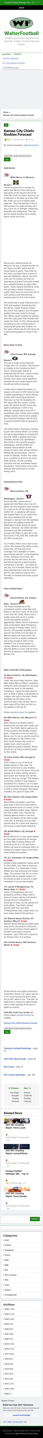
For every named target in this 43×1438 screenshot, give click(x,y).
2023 (7, 1324)
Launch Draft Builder (21, 1415)
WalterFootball (21, 33)
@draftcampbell (31, 145)
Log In (21, 7)
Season (8, 1290)
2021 (7, 1334)
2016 (7, 1359)
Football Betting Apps (11, 68)
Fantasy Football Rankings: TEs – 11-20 (19, 3)
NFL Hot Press (11, 1275)
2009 (7, 1394)
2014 (7, 1369)
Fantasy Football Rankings (17, 1048)
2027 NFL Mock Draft (11, 58)
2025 (7, 1314)
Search (34, 1219)
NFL (6, 125)
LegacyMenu (6, 54)
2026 (7, 1309)
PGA (6, 1280)
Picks (7, 1285)
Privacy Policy (32, 1433)
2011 (7, 1384)
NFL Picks (9, 1067)
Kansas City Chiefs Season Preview (20, 1023)
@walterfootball (17, 712)
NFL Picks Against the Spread (14, 63)
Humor (7, 1255)
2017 (7, 1354)
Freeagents (9, 1250)
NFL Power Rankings (14, 1074)
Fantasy (8, 1245)
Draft (7, 1240)
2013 (7, 1374)
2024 (7, 1319)
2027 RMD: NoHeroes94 (13, 1422)
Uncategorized (10, 1295)
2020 (7, 1339)
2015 (7, 1364)
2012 (7, 1379)
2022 (7, 1329)
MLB (6, 1260)
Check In (17, 54)
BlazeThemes (21, 1433)
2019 (7, 1344)
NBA (6, 1265)
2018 (7, 1349)
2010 (7, 1389)
